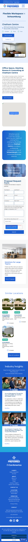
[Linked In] (17, 520)
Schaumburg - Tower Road (6, 316)
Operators (14, 496)
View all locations (14, 355)
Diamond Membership (14, 499)
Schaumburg (18, 315)
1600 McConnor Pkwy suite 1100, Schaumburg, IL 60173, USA (7, 345)
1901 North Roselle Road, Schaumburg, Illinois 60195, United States (14, 28)
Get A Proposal (8, 97)
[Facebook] (11, 520)
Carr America (14, 465)
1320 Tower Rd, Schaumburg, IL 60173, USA (7, 319)
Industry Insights (14, 483)
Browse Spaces (14, 491)
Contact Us (8, 39)
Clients (14, 470)
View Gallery (22, 55)
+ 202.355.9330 (14, 514)
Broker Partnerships (14, 484)
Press (14, 481)
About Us (14, 478)
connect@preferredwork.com (14, 517)
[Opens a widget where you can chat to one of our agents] (23, 539)
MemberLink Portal (14, 501)
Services (14, 473)
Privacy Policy (14, 503)
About (14, 476)
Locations (14, 490)
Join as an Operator (14, 497)
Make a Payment (14, 472)
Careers (14, 479)
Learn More (16, 2)
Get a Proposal (8, 35)
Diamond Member (4, 54)
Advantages (14, 493)
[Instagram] (14, 520)
